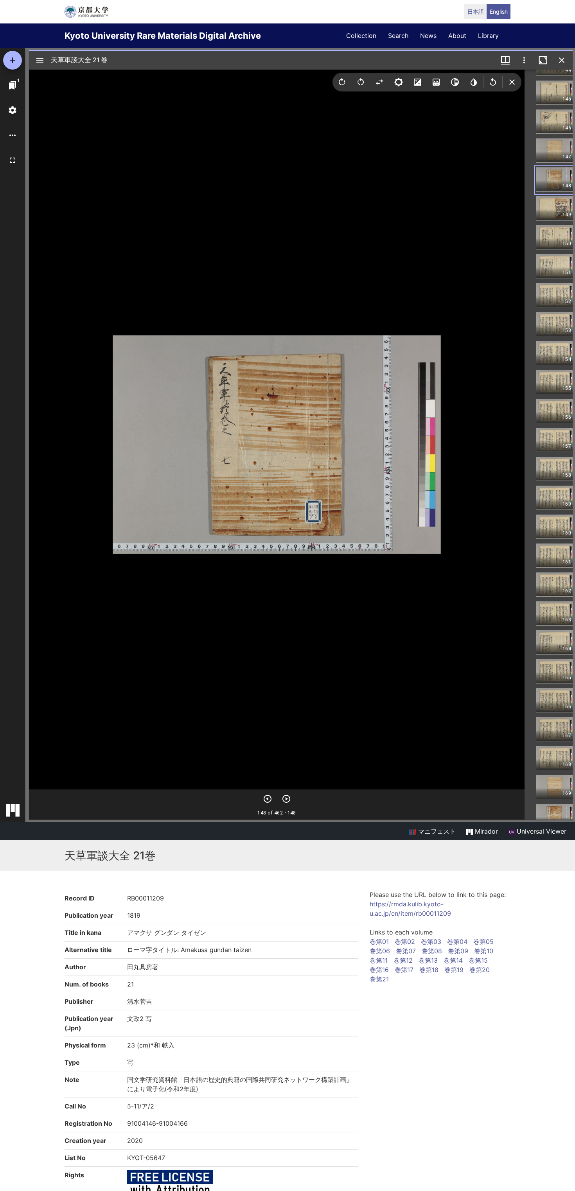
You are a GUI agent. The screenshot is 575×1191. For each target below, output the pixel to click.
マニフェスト (436, 831)
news (428, 35)
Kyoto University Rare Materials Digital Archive (163, 35)
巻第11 (379, 960)
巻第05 (483, 941)
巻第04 (457, 941)
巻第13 (428, 960)
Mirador (485, 831)
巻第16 (379, 970)
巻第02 (405, 941)
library (488, 35)
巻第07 (406, 951)
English (499, 11)
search (398, 35)
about (457, 35)
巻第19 (454, 970)
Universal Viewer (540, 831)
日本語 (475, 11)
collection (361, 35)
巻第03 (431, 941)
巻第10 (483, 951)
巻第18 (428, 970)
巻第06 (380, 951)
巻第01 (379, 941)
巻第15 (478, 960)
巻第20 (479, 970)
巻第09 (458, 951)
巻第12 (403, 960)
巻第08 (432, 951)
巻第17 (404, 970)
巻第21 (379, 979)
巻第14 (453, 960)
